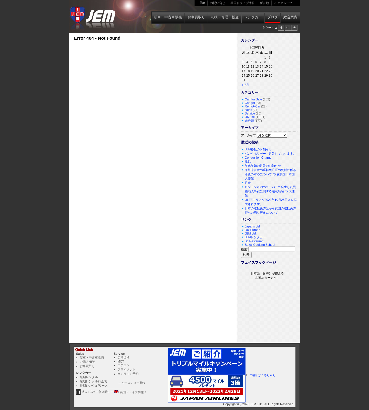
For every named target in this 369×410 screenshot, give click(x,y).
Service (250, 113)
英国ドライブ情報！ (133, 392)
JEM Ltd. (251, 233)
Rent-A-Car (252, 106)
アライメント (126, 369)
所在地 (264, 3)
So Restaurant (254, 241)
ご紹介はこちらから (262, 375)
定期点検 (123, 357)
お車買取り (196, 17)
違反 (248, 161)
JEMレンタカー (255, 237)
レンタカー (253, 17)
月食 (248, 183)
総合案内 (290, 17)
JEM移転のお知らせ (258, 149)
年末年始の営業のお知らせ (263, 165)
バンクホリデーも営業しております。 (270, 153)
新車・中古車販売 (168, 17)
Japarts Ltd (252, 226)
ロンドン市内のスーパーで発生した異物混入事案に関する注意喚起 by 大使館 (270, 191)
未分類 (249, 121)
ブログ (272, 17)
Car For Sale (253, 99)
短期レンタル (89, 377)
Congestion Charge (258, 157)
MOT (120, 361)
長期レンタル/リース (94, 385)
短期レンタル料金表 (93, 381)
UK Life (250, 117)
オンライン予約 (128, 374)
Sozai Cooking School (260, 245)
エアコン (123, 365)
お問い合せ (217, 3)
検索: (244, 249)
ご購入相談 (87, 362)
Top (202, 3)
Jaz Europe (252, 230)
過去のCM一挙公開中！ (97, 392)
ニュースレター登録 (131, 383)
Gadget (250, 103)
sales (248, 110)
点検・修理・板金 (225, 17)
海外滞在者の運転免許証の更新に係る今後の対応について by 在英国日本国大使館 (270, 174)
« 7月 (245, 85)
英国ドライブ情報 (242, 3)
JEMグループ (283, 3)
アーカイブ (248, 135)
